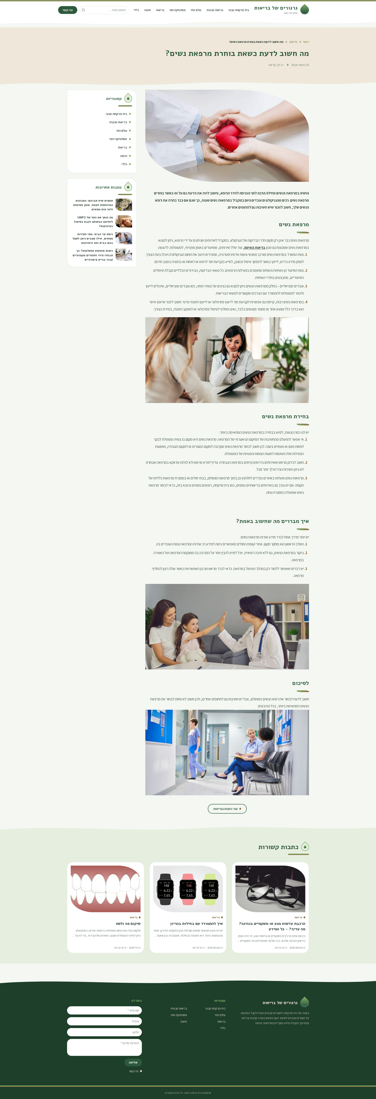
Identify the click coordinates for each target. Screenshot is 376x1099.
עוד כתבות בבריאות (225, 809)
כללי (136, 10)
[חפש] (83, 10)
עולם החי (196, 10)
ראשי (306, 42)
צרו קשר (67, 10)
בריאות (160, 10)
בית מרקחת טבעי (238, 10)
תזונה (147, 10)
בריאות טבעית (214, 10)
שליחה (133, 1062)
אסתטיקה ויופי (178, 10)
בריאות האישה (254, 247)
